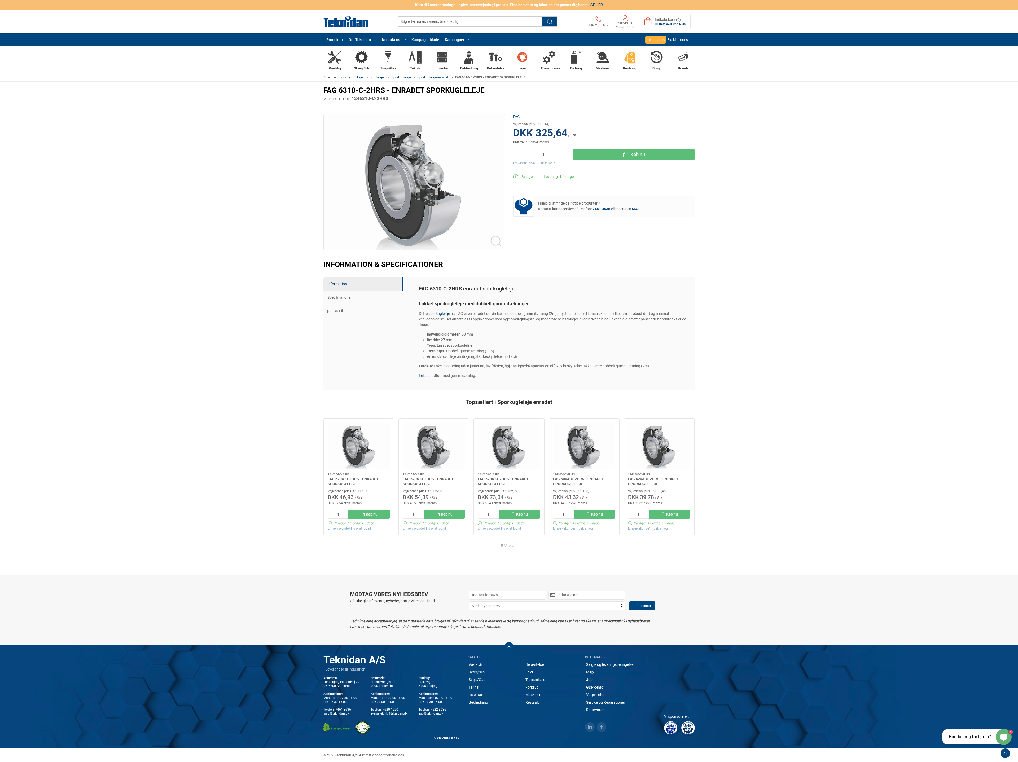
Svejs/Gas (477, 679)
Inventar (475, 695)
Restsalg (532, 702)
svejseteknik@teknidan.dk (389, 713)
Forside (345, 77)
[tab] (502, 545)
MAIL (636, 209)
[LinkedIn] (590, 727)
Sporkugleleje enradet (433, 77)
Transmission (536, 679)
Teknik (474, 687)
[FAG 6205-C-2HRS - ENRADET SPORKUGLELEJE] (434, 445)
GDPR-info (594, 687)
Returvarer (595, 710)
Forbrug (532, 687)
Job (589, 679)
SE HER (596, 5)
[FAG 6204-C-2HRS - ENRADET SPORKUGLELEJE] (359, 445)
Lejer (360, 77)
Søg (549, 21)
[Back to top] (1005, 753)
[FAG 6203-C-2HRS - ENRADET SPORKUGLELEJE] (659, 445)
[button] (362, 40)
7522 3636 (438, 709)
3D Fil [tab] (338, 311)
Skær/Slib (477, 672)
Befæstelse (534, 664)
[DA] (345, 21)
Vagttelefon (595, 695)
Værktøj (475, 664)
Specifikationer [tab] (339, 297)
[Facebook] (601, 727)
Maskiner (533, 695)
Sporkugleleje (401, 77)
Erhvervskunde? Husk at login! (534, 163)
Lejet (423, 375)
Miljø (590, 672)
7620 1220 (390, 709)
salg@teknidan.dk (336, 713)
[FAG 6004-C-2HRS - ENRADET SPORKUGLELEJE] (584, 445)
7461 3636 (343, 709)
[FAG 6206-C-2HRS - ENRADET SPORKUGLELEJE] (509, 445)
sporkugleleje (439, 313)
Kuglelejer (378, 77)
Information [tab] (337, 284)
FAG (516, 116)
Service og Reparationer (605, 702)
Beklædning (478, 702)
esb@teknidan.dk (431, 713)
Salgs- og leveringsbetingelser (610, 664)
